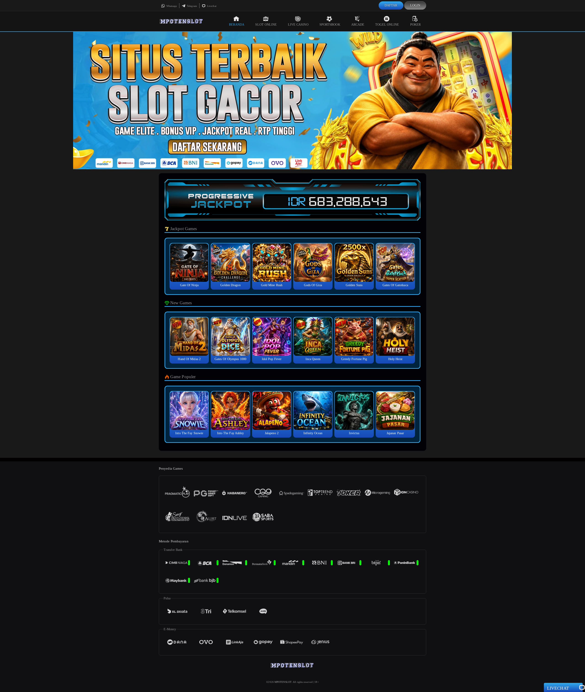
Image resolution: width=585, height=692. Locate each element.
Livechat (211, 6)
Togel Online (387, 24)
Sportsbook (329, 24)
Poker (415, 24)
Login (415, 5)
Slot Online (266, 24)
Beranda (237, 24)
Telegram (191, 6)
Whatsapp (171, 6)
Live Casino (298, 24)
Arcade (357, 24)
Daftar (391, 5)
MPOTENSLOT (283, 682)
